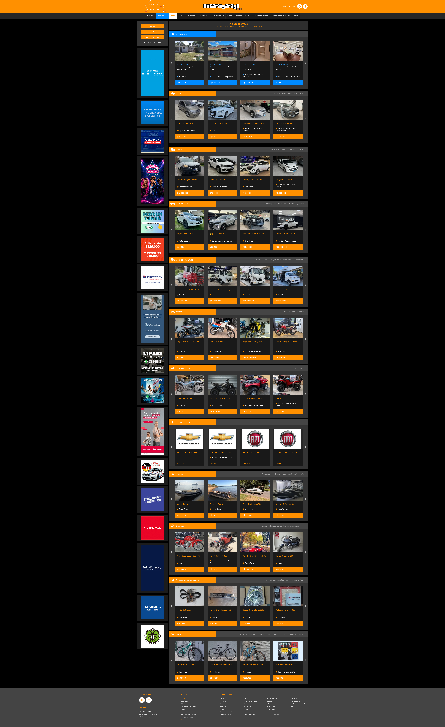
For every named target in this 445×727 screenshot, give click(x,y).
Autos (222, 698)
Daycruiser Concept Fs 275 (253, 504)
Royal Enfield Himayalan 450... (255, 342)
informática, (263, 634)
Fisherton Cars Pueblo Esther (187, 129)
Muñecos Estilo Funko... (252, 664)
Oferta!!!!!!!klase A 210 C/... (285, 504)
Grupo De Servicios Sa (253, 351)
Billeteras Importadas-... (219, 664)
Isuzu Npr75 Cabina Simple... (188, 290)
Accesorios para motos (294, 580)
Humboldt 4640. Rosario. (189, 67)
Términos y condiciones (188, 706)
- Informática (271, 709)
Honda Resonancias (186, 351)
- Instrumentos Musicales (298, 704)
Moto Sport (216, 351)
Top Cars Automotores (220, 241)
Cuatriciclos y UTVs (226, 712)
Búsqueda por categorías (188, 714)
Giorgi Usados (283, 131)
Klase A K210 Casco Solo (219, 504)
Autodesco (249, 563)
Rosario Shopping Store (221, 672)
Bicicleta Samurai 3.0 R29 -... (188, 664)
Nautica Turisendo (284, 509)
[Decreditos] (152, 319)
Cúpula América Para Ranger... (255, 610)
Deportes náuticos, (283, 474)
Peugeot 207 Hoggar (218, 180)
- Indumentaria (295, 701)
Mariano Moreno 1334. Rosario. (222, 67)
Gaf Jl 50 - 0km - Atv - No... (286, 398)
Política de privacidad (187, 717)
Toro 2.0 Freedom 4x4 (284, 234)
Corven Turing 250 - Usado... (221, 342)
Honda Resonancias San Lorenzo (220, 404)
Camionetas (224, 704)
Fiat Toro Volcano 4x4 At (219, 234)
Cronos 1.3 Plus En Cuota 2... (221, 452)
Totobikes (182, 672)
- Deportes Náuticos (250, 714)
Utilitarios (223, 701)
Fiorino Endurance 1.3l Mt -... (254, 452)
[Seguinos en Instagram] (299, 6)
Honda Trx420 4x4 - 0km (253, 398)
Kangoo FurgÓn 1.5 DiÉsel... (286, 180)
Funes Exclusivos (186, 563)
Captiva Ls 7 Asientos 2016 (187, 124)
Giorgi (277, 124)
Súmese (183, 704)
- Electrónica (271, 706)
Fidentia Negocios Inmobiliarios (283, 75)
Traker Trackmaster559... (186, 504)
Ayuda (183, 709)
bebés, (276, 634)
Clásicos (246, 698)
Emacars (215, 563)
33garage (248, 187)
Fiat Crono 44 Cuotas (185, 452)
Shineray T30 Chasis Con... (220, 290)
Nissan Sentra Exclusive (219, 124)
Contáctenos (185, 720)
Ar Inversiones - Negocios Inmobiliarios (221, 75)
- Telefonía (270, 704)
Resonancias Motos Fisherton (284, 350)
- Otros (293, 706)
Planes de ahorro (225, 714)
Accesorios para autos (250, 701)
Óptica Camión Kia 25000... (188, 610)
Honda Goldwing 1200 (219, 556)
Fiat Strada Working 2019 (253, 180)
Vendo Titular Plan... (283, 452)
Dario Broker (249, 509)
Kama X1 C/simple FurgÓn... (254, 290)
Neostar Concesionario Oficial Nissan (220, 129)
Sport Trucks (282, 405)
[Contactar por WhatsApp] (152, 113)
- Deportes (294, 698)
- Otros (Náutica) (272, 698)
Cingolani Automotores (252, 234)
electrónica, (253, 634)
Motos (222, 709)
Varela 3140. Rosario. (253, 67)
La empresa (184, 701)
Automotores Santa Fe (187, 405)
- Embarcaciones (249, 712)
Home (183, 698)
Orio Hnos (182, 187)
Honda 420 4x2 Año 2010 (187, 398)
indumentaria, (293, 634)
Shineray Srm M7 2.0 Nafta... (188, 180)
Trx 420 (213, 398)
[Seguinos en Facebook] (305, 6)
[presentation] (171, 63)
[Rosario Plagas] (152, 636)
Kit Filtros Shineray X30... (219, 610)
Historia (183, 712)
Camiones (223, 706)
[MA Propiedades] (152, 528)
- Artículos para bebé (273, 714)
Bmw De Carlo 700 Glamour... (255, 556)
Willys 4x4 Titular (282, 556)
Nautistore (183, 509)
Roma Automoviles (285, 241)
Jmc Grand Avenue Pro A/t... (188, 234)
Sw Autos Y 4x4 (250, 131)
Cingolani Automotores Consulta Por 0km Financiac (254, 240)
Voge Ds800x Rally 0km (187, 342)
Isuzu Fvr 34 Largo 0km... (285, 290)
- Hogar (269, 712)
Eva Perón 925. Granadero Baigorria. (287, 67)
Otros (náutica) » (297, 474)
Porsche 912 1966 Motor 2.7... (188, 556)
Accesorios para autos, (275, 580)
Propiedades (247, 706)
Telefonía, (244, 634)
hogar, (270, 634)
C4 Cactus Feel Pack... (251, 124)
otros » (301, 634)
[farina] (152, 568)
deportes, (283, 634)
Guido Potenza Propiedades (190, 77)
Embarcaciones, (268, 474)
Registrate (152, 32)
